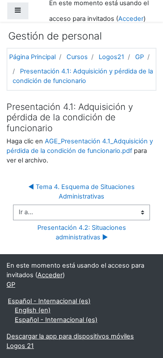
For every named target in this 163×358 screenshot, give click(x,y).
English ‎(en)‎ (32, 310)
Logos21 (111, 57)
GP (139, 57)
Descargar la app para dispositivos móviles (70, 336)
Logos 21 (20, 346)
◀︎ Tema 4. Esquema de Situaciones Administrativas (82, 191)
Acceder (130, 19)
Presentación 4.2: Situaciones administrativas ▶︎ (82, 232)
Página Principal (32, 57)
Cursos (77, 57)
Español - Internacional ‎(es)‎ (49, 301)
